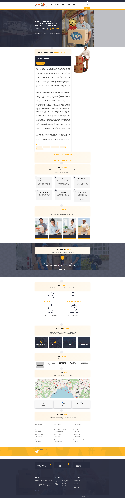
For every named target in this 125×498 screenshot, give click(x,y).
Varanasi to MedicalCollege (77, 422)
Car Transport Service (77, 480)
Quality (68, 4)
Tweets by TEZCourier (43, 449)
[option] (62, 28)
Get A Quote (87, 8)
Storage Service (76, 487)
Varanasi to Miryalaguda (77, 424)
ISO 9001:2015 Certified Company (46, 1)
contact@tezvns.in (87, 1)
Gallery (80, 4)
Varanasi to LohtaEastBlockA (39, 426)
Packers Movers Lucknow (66, 481)
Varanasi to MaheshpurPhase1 (59, 422)
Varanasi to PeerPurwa (76, 441)
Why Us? (63, 4)
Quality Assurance (57, 487)
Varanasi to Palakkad (76, 434)
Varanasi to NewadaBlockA (58, 434)
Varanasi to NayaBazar (38, 441)
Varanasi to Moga (76, 426)
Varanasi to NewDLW (38, 443)
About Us (74, 4)
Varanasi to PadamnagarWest (58, 443)
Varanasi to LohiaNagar (38, 424)
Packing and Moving (77, 484)
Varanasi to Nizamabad (57, 436)
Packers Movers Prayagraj (57, 484)
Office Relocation (76, 483)
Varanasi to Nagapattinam (39, 434)
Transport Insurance (77, 488)
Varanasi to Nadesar (76, 431)
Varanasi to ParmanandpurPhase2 (78, 439)
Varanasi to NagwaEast (38, 436)
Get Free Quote (38, 37)
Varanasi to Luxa (37, 429)
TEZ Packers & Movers (50, 496)
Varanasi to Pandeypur (76, 436)
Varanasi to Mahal (38, 431)
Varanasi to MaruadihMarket (58, 431)
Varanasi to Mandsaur (57, 426)
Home (52, 4)
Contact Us (37, 1)
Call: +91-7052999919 (48, 37)
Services (57, 4)
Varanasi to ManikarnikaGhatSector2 (60, 429)
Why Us (65, 485)
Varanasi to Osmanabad (58, 439)
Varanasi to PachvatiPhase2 (58, 441)
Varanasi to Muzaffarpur (77, 429)
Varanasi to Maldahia (57, 424)
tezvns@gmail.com (78, 466)
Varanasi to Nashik (38, 439)
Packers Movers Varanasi (57, 481)
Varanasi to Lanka (38, 422)
